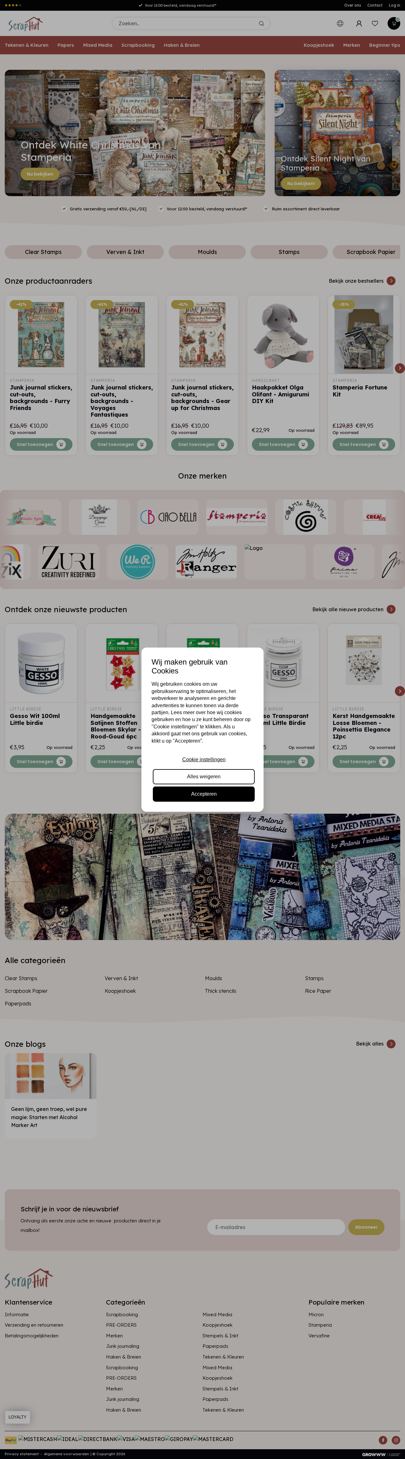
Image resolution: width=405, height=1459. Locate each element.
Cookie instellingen (204, 759)
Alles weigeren (204, 776)
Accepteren (204, 794)
